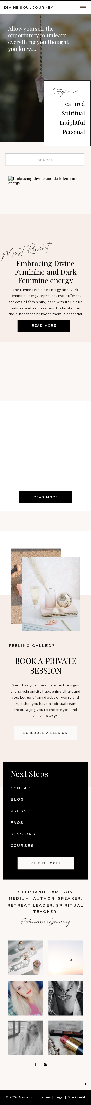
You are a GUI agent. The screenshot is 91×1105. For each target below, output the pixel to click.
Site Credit (76, 1097)
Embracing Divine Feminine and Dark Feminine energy (45, 272)
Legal (59, 1097)
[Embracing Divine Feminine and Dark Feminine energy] (45, 212)
